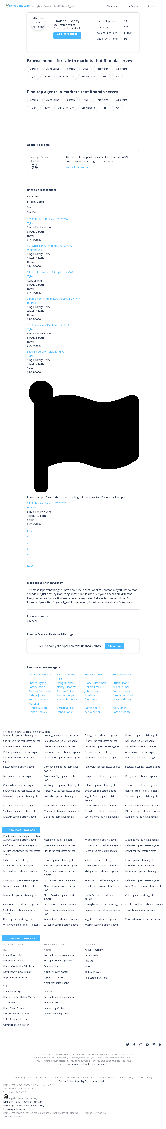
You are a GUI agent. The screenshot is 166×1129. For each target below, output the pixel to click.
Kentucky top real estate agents (60, 865)
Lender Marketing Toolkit (57, 1013)
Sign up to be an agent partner (60, 954)
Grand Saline (52, 68)
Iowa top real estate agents (139, 860)
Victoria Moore (122, 699)
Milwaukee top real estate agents (20, 796)
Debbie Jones (37, 695)
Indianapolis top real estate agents (62, 757)
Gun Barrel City (66, 76)
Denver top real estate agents (100, 752)
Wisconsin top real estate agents (61, 924)
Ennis (85, 68)
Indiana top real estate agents (100, 860)
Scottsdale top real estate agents (142, 766)
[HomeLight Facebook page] (134, 1044)
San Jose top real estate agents (141, 796)
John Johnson (93, 691)
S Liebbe (90, 695)
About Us (112, 5)
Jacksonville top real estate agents (62, 752)
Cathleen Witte (122, 712)
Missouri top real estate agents (60, 880)
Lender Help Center (54, 1008)
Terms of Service (106, 1077)
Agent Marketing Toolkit (56, 982)
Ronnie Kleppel (66, 695)
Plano (47, 76)
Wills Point (121, 68)
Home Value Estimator (15, 1008)
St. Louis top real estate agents (19, 805)
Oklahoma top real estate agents (20, 904)
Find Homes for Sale (14, 960)
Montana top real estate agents (101, 880)
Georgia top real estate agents (101, 850)
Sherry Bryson (37, 683)
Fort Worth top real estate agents (102, 766)
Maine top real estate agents (140, 865)
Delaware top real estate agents (142, 845)
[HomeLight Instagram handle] (140, 1044)
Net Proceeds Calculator (16, 1013)
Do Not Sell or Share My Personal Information (83, 1081)
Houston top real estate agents (141, 735)
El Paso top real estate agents (100, 785)
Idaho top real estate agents (18, 860)
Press (87, 966)
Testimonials (91, 955)
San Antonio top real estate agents (21, 740)
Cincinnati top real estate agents (102, 805)
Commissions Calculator (16, 1024)
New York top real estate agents (20, 735)
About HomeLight (94, 949)
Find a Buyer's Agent (14, 954)
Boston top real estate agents (100, 790)
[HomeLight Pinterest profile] (153, 1044)
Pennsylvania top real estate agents (103, 904)
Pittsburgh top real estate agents (142, 810)
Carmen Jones (121, 691)
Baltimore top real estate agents (142, 790)
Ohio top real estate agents (139, 895)
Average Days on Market (40, 159)
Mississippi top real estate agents (20, 880)
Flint (105, 76)
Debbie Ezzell (93, 687)
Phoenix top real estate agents (101, 740)
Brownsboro (88, 76)
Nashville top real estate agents (142, 746)
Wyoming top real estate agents (101, 924)
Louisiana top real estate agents (102, 865)
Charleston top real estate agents (142, 805)
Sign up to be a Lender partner (60, 996)
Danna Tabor (65, 712)
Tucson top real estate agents (141, 785)
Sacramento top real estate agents (21, 790)
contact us (100, 1064)
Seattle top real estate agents (18, 766)
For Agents (132, 5)
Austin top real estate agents (18, 746)
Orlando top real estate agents (19, 785)
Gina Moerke (92, 699)
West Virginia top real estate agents (22, 924)
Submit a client (51, 966)
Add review (114, 646)
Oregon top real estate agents (60, 904)
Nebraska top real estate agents (142, 880)
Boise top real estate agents (59, 816)
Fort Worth (102, 68)
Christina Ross (65, 707)
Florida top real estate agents (59, 850)
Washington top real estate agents (62, 785)
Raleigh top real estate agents (141, 776)
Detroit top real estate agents (100, 810)
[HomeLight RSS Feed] (160, 1044)
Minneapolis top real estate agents (62, 810)
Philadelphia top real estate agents (21, 752)
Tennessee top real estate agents (102, 909)
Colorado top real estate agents (60, 845)
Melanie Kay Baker (40, 674)
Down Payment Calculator (17, 971)
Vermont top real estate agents (60, 919)
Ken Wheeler (92, 712)
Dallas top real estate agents (140, 740)
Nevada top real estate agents (19, 885)
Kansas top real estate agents (19, 865)
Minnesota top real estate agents (142, 871)
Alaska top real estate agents (59, 839)
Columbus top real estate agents (102, 757)
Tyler (33, 76)
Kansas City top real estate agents (62, 790)
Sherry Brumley (122, 674)
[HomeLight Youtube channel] (147, 1044)
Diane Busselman (95, 683)
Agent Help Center (53, 977)
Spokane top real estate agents (19, 810)
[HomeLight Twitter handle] (127, 1044)
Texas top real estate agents (140, 909)
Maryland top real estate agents (20, 871)
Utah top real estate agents (17, 919)
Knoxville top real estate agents (19, 816)
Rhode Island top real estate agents (144, 904)
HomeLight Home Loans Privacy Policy (23, 1105)
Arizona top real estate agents (100, 839)
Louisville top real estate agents (60, 796)
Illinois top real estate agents (59, 860)
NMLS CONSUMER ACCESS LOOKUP (22, 1102)
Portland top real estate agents (141, 757)
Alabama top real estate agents (19, 839)
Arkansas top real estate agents (142, 839)
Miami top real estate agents (18, 776)
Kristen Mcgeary (67, 699)
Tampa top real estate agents (100, 776)
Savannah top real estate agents (102, 816)
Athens (34, 68)
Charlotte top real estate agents (60, 746)
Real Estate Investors (96, 977)
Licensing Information (14, 1109)
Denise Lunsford (123, 695)
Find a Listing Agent (13, 991)
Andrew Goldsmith (40, 691)
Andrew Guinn (65, 691)
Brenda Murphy (38, 707)
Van (117, 76)
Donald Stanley (38, 712)
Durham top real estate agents (141, 816)
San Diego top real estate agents (61, 740)
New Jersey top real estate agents (102, 885)
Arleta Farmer (121, 687)
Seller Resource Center (15, 1019)
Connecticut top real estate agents (103, 845)
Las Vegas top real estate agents (102, 746)
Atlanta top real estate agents (141, 752)
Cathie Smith (92, 707)
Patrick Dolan (37, 687)
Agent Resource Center (56, 971)
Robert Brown (93, 674)
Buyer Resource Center (15, 977)
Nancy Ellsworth (66, 687)
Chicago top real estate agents (101, 735)
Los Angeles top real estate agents (62, 735)
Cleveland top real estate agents (61, 805)
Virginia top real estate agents (100, 919)
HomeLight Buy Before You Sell (19, 996)
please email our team (82, 1064)
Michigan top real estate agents (101, 871)
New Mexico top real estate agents (143, 885)
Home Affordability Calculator (18, 966)
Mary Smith (120, 707)
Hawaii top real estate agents (140, 850)
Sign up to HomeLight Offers (59, 960)
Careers (89, 960)
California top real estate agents (20, 845)
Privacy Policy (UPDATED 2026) (135, 1077)
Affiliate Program (93, 971)
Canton (71, 68)
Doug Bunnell (65, 683)
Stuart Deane (121, 683)
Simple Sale (9, 1002)
